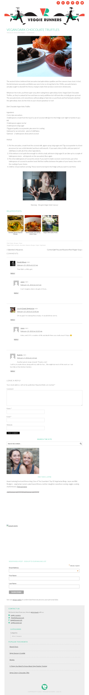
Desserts (28, 245)
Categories (13, 633)
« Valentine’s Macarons (15, 250)
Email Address (43, 568)
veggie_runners (16, 615)
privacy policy (17, 600)
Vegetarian (43, 245)
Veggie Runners (44, 14)
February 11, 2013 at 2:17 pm (27, 265)
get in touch (35, 612)
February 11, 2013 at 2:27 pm (31, 285)
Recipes (16, 243)
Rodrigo (20, 355)
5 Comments (30, 32)
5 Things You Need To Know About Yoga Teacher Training (28, 666)
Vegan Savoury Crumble (17, 653)
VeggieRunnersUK (16, 620)
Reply (13, 273)
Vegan (37, 245)
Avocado (16, 245)
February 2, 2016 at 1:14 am (27, 358)
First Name (12, 575)
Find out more (22, 487)
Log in (58, 691)
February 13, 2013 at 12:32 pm (31, 331)
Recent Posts (14, 647)
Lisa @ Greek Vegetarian (25, 308)
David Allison (21, 262)
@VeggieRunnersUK (17, 618)
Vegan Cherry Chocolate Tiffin (19, 673)
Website (9, 425)
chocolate (22, 245)
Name (9, 408)
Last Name (12, 583)
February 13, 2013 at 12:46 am (28, 311)
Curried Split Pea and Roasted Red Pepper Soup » (64, 250)
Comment (10, 389)
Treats (20, 243)
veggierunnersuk (16, 623)
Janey (23, 282)
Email (9, 417)
